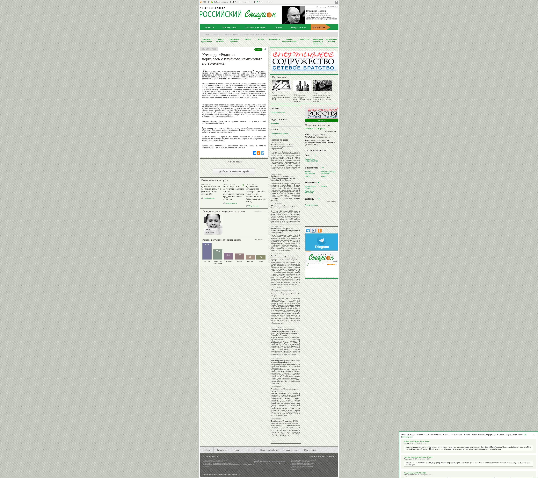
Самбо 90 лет (304, 39)
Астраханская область (310, 187)
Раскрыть (321, 120)
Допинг (278, 27)
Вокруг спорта (298, 27)
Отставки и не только (255, 27)
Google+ (313, 463)
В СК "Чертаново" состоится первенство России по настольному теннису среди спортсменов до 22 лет (233, 192)
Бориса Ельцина (293, 185)
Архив (251, 450)
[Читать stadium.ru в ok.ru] (321, 259)
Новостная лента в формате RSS (300, 461)
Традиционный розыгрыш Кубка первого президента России (285, 184)
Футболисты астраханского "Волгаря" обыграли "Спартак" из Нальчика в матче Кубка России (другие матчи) (256, 194)
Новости (209, 27)
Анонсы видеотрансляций (289, 40)
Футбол (261, 39)
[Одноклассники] (258, 153)
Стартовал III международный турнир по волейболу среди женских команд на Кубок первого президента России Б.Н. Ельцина (285, 332)
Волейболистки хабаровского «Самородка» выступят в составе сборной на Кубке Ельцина (283, 178)
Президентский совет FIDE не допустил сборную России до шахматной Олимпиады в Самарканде (302, 97)
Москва (324, 186)
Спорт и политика (220, 40)
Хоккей (247, 39)
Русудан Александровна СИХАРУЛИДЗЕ (418, 457)
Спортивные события (269, 450)
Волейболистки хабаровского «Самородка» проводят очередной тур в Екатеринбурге (285, 230)
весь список (329, 132)
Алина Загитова (311, 205)
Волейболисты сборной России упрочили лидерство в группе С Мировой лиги (283, 147)
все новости (275, 441)
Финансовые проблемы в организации (318, 41)
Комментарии (229, 27)
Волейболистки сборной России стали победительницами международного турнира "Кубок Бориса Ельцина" (285, 258)
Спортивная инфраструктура (311, 160)
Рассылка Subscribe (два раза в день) (301, 464)
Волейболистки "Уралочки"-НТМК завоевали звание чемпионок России (284, 422)
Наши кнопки (291, 450)
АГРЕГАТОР (318, 27)
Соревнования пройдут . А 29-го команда (285, 409)
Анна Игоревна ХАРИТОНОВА (415, 473)
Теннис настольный (310, 172)
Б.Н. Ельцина (289, 223)
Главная (206, 34)
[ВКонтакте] (254, 153)
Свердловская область (280, 134)
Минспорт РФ (274, 39)
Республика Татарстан (309, 192)
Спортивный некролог (234, 40)
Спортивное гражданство (206, 40)
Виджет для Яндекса (297, 467)
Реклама (293, 469)
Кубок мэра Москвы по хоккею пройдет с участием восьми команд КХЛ (211, 190)
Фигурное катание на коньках (328, 172)
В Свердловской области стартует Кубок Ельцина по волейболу (283, 207)
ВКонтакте (307, 463)
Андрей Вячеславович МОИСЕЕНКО (417, 441)
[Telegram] (262, 153)
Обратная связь (309, 450)
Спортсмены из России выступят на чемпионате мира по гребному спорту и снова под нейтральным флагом (322, 97)
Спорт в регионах (278, 112)
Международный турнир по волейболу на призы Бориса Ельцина (285, 361)
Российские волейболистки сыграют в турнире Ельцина (285, 390)
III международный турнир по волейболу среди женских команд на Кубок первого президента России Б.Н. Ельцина (285, 293)
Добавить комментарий (234, 171)
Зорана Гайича (293, 165)
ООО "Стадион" (330, 456)
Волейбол (275, 123)
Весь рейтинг (258, 211)
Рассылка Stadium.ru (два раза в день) (302, 466)
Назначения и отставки (331, 40)
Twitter (301, 463)
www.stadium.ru (249, 464)
